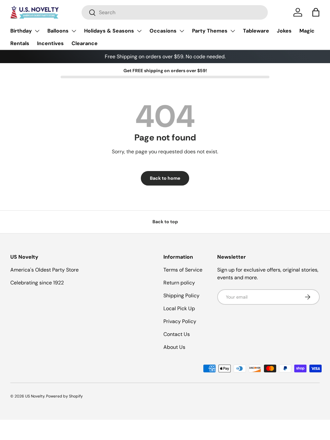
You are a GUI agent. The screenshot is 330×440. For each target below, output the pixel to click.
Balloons (58, 30)
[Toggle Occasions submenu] (182, 31)
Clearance (85, 43)
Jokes (284, 30)
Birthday (21, 30)
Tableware (256, 30)
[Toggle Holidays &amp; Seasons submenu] (139, 31)
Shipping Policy (181, 295)
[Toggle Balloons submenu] (74, 31)
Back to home (165, 178)
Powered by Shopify (64, 396)
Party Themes (210, 30)
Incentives (50, 43)
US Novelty (34, 396)
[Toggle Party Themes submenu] (233, 31)
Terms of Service (182, 269)
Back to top (165, 222)
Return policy (179, 282)
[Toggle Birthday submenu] (37, 31)
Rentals (19, 43)
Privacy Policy (179, 321)
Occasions (163, 30)
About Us (174, 347)
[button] (316, 12)
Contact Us (176, 334)
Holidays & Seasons (109, 30)
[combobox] (175, 12)
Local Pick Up (179, 308)
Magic (307, 30)
